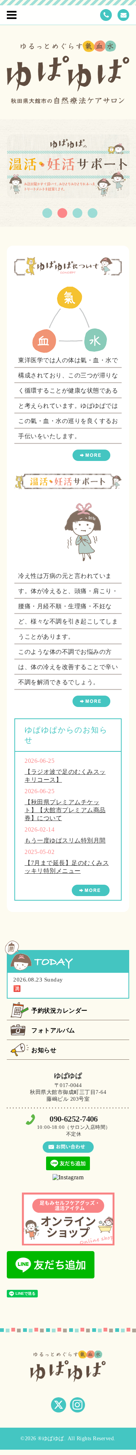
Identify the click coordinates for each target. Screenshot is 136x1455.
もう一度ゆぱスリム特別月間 (65, 840)
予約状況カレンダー (59, 1010)
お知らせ (43, 1050)
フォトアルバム (53, 1030)
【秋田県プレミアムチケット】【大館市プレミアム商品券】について (65, 810)
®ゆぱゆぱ (51, 1438)
